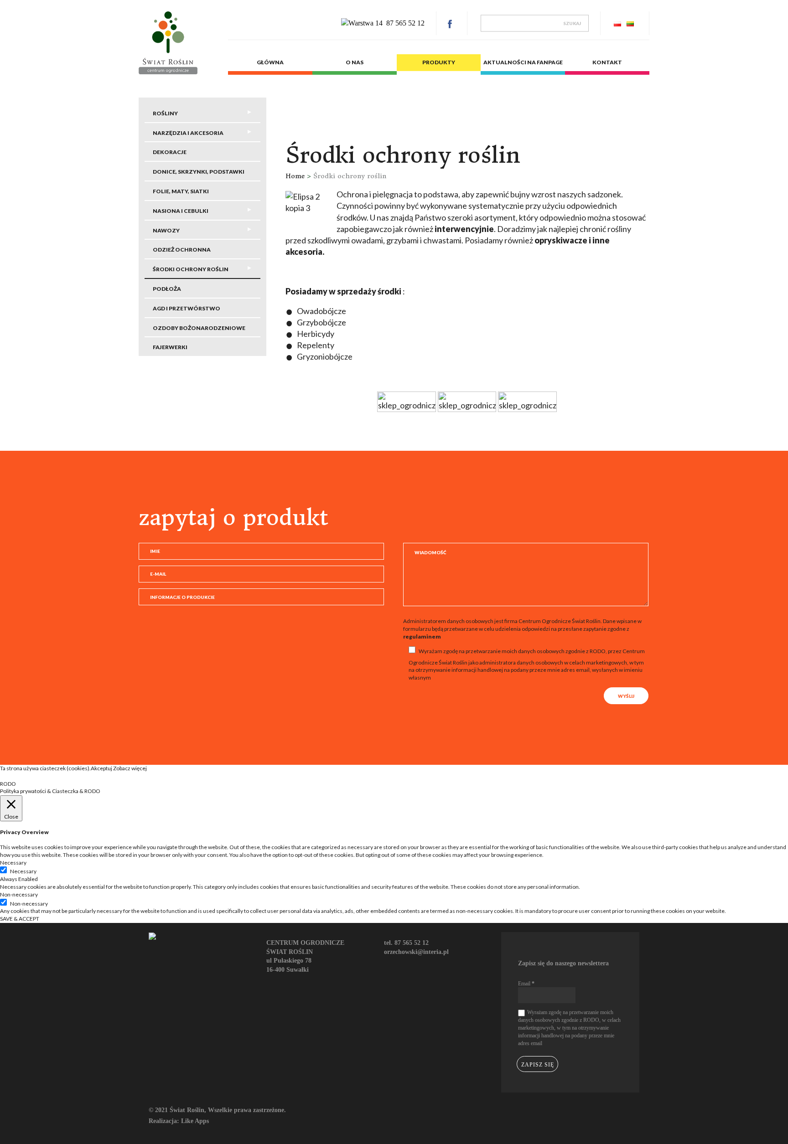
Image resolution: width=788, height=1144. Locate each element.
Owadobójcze (321, 311)
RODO (8, 783)
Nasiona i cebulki (180, 210)
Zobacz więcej (130, 768)
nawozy (166, 230)
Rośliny (165, 113)
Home (296, 176)
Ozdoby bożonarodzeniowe (199, 328)
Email (526, 983)
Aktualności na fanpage (523, 62)
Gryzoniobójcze (325, 356)
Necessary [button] (13, 862)
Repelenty (315, 345)
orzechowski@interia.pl (416, 951)
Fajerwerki (170, 347)
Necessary (23, 871)
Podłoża (167, 288)
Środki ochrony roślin (190, 269)
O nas (354, 62)
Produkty (438, 62)
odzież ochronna (182, 249)
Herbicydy (315, 334)
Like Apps (195, 1121)
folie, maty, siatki (181, 191)
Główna (270, 62)
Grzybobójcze (321, 322)
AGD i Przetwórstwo (186, 308)
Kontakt (607, 62)
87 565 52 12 (405, 23)
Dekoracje (170, 152)
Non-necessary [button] (19, 894)
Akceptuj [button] (101, 768)
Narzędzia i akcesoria (188, 132)
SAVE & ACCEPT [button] (19, 918)
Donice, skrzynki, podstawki (198, 171)
